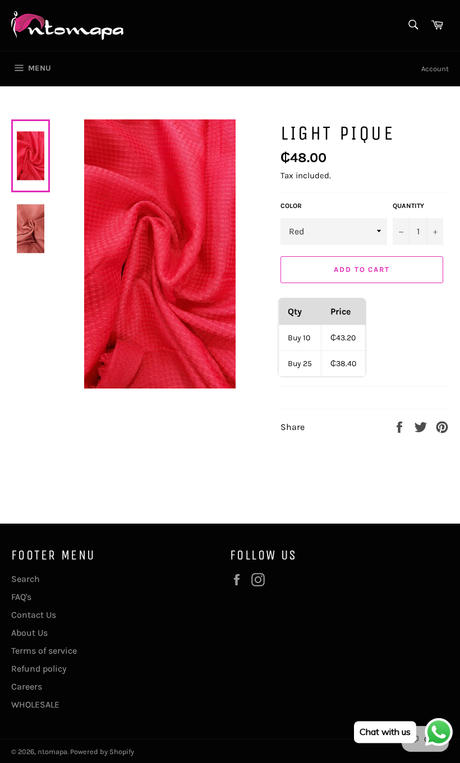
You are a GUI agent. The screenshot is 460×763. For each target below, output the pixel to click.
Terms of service (44, 650)
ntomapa (52, 751)
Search (25, 579)
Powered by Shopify (102, 751)
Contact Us (33, 614)
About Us (29, 632)
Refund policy (38, 668)
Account (435, 68)
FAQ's (21, 596)
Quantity (408, 206)
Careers (26, 686)
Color (291, 206)
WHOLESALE (35, 704)
